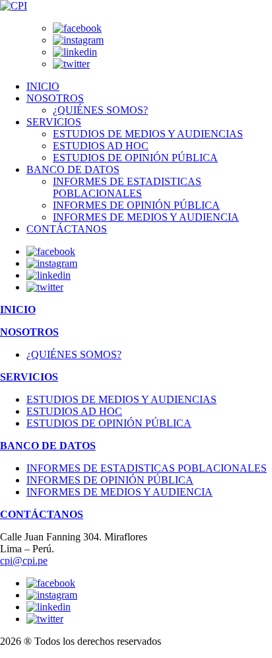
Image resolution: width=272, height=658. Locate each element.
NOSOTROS (55, 98)
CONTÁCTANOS (66, 229)
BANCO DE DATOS (72, 169)
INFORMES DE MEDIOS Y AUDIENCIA (146, 217)
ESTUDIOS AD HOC (101, 145)
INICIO (42, 86)
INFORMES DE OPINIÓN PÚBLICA (136, 205)
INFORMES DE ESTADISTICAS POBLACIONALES (127, 187)
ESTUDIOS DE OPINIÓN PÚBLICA (135, 157)
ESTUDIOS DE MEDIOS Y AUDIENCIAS (148, 133)
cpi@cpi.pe (24, 560)
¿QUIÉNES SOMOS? (100, 110)
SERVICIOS (53, 122)
